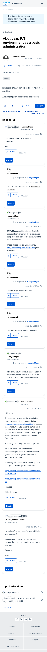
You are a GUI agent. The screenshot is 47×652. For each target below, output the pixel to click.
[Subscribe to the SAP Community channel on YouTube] (26, 619)
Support (35, 640)
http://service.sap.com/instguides (21, 248)
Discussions (9, 9)
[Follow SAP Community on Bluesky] (21, 619)
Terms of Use (35, 627)
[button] (5, 66)
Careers (6, 78)
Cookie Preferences (12, 646)
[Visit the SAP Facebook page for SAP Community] (17, 619)
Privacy (11, 627)
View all (5, 607)
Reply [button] (40, 106)
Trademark (11, 640)
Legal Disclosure (35, 633)
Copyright (12, 633)
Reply (9, 160)
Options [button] (42, 52)
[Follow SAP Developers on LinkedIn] (30, 619)
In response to (27, 178)
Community (17, 3)
